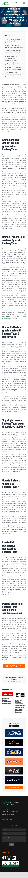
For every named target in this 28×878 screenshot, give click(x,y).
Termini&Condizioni (7, 818)
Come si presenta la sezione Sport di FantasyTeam (14, 46)
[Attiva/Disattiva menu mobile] (24, 3)
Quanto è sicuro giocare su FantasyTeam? (14, 64)
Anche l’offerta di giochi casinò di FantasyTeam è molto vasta (13, 52)
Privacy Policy (17, 818)
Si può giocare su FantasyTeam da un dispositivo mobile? (11, 58)
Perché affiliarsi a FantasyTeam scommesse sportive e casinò (13, 74)
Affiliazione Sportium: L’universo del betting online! (6, 700)
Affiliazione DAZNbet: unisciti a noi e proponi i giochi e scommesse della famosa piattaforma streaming (20, 706)
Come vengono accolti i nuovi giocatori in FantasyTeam (13, 41)
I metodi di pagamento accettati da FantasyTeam (13, 68)
